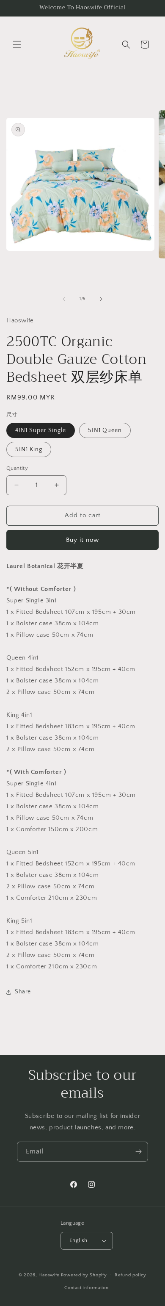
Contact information (86, 1287)
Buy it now (82, 539)
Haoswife (49, 1274)
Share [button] (23, 991)
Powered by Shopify (84, 1274)
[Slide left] (64, 299)
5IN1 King (28, 449)
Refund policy (130, 1275)
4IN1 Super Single (40, 430)
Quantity (17, 468)
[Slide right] (101, 299)
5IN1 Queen (105, 430)
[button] (17, 44)
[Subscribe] (138, 1152)
